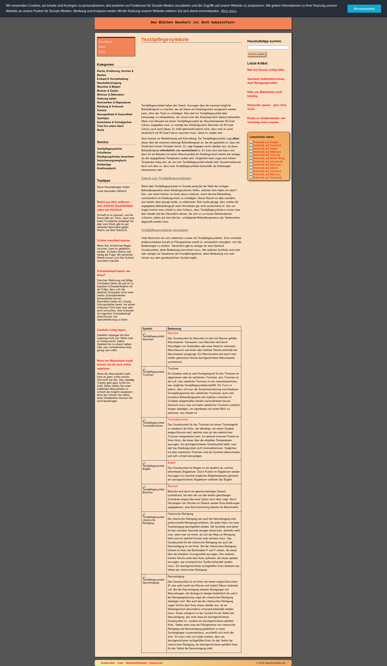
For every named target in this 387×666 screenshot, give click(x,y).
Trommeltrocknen (178, 419)
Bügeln (172, 462)
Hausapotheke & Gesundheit (114, 114)
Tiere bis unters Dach (110, 126)
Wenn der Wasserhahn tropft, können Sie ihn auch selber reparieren (115, 364)
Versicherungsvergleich (111, 160)
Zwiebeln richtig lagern (111, 329)
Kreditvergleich (106, 168)
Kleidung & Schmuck (110, 106)
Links (120, 663)
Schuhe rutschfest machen (113, 240)
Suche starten (256, 54)
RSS (102, 52)
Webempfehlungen (136, 663)
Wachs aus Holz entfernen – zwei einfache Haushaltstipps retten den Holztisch (115, 205)
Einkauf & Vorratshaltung (112, 78)
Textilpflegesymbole (109, 148)
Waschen (173, 333)
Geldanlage (104, 164)
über (102, 46)
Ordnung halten (107, 98)
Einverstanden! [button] (364, 8)
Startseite (106, 41)
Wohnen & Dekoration (110, 94)
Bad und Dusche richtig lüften (266, 69)
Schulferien (104, 152)
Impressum (156, 663)
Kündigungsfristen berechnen (115, 156)
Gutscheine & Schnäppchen (114, 122)
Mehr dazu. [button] (229, 11)
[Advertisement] (171, 72)
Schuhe (101, 110)
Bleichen (173, 486)
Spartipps (103, 118)
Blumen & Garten (107, 90)
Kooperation (108, 663)
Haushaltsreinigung (109, 82)
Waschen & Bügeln (109, 86)
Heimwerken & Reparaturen (114, 102)
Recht (100, 130)
